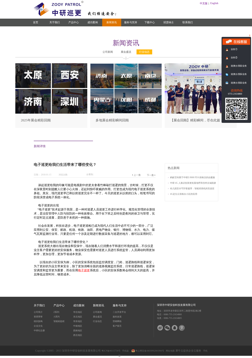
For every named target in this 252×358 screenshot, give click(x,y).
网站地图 (170, 351)
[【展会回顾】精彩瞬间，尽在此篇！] (201, 64)
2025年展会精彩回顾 (36, 120)
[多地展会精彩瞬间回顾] (126, 64)
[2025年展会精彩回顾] (51, 64)
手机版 (125, 351)
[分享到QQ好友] (177, 328)
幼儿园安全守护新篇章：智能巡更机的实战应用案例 (192, 188)
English (214, 3)
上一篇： (136, 175)
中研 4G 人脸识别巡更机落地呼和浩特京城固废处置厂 (193, 183)
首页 (35, 22)
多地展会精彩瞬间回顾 (112, 120)
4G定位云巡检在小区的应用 (183, 194)
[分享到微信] (170, 328)
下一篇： (151, 175)
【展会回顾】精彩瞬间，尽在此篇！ (196, 120)
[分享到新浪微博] (162, 328)
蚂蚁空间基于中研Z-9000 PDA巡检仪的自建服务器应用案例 (192, 177)
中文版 (204, 3)
